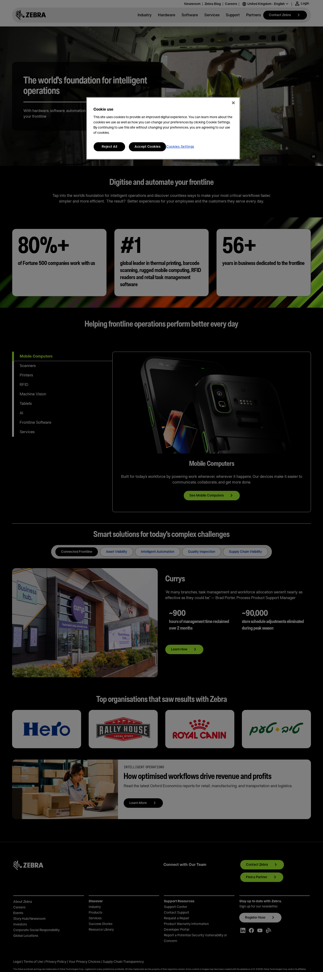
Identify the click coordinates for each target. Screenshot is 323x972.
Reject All (109, 146)
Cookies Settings (180, 146)
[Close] (233, 103)
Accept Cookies (147, 146)
